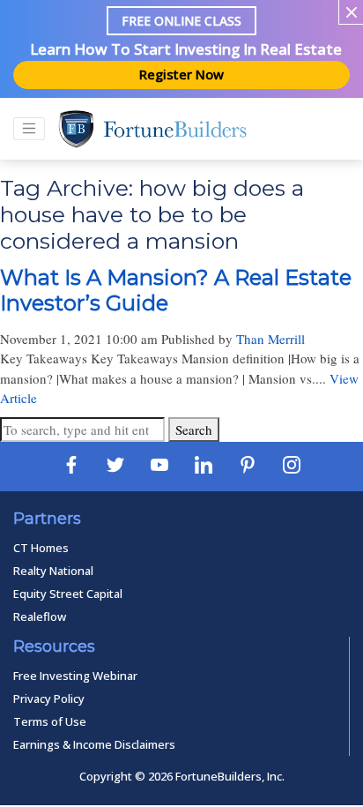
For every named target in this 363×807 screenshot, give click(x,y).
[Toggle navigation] (29, 128)
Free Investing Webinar (75, 676)
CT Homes (41, 548)
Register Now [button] (181, 74)
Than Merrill (270, 338)
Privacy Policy (49, 698)
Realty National (53, 571)
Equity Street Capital (67, 594)
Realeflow (39, 616)
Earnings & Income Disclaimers (94, 744)
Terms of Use (49, 721)
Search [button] (193, 429)
